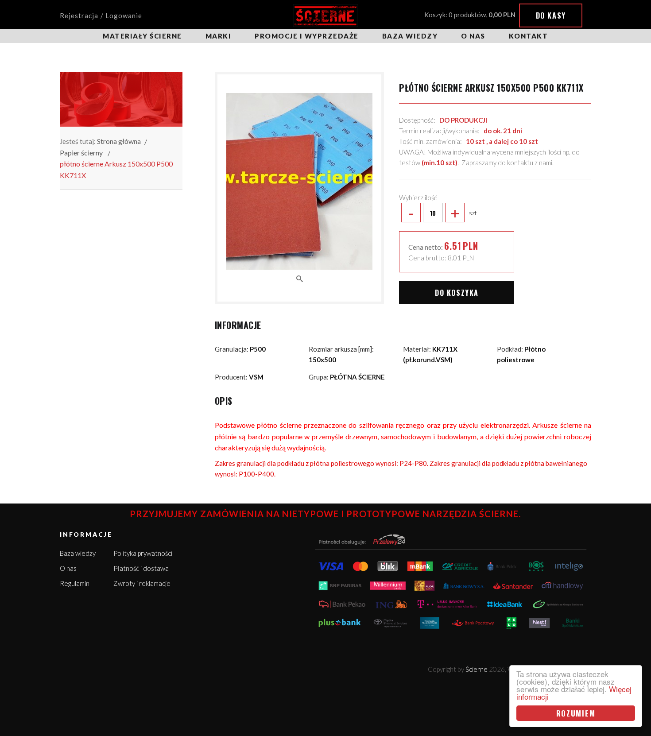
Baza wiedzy (410, 36)
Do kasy (551, 15)
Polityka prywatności (142, 553)
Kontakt (528, 36)
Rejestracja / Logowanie (101, 15)
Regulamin (74, 583)
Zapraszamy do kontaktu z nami (506, 163)
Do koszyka (457, 292)
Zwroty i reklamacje (141, 583)
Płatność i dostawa (141, 568)
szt (442, 212)
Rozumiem (576, 713)
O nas (473, 36)
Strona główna (119, 141)
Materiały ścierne (142, 36)
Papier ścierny (81, 152)
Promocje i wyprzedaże (307, 36)
